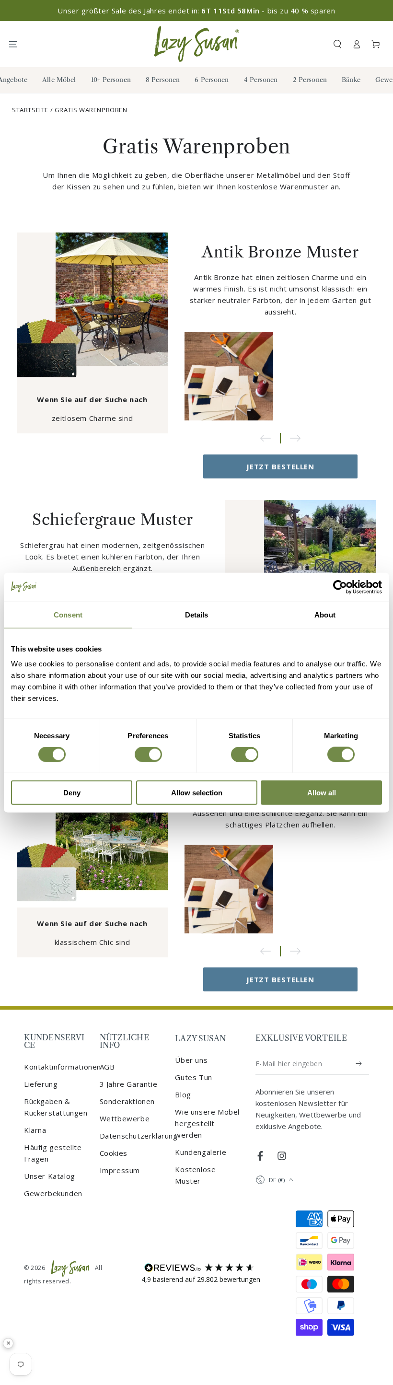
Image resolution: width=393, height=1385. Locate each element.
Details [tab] (196, 614)
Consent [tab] (68, 614)
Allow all (321, 793)
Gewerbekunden (53, 1193)
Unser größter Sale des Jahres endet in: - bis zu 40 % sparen (196, 10)
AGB (107, 1066)
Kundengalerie (200, 1152)
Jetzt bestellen (280, 466)
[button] (337, 44)
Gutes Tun (193, 1077)
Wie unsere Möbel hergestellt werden (207, 1123)
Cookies (113, 1153)
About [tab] (324, 614)
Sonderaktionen (127, 1101)
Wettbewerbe (125, 1118)
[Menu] (17, 44)
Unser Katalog (49, 1176)
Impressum (120, 1170)
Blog (183, 1094)
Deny (72, 793)
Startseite (30, 109)
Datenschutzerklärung (139, 1136)
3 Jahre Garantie (129, 1084)
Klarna (35, 1130)
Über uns (191, 1060)
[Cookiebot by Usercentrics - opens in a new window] (340, 587)
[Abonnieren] (359, 1064)
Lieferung (41, 1084)
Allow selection (196, 793)
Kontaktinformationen (62, 1066)
